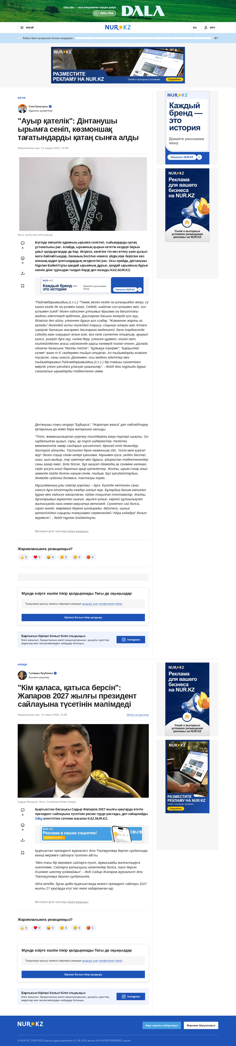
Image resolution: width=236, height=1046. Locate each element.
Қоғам (21, 98)
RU (195, 27)
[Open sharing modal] (23, 273)
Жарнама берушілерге (201, 1025)
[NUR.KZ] (118, 27)
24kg (38, 818)
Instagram (133, 639)
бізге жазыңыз (78, 531)
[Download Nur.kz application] (118, 11)
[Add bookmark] (23, 286)
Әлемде (22, 664)
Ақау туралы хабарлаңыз (161, 1025)
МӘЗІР (30, 27)
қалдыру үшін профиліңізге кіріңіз (102, 603)
